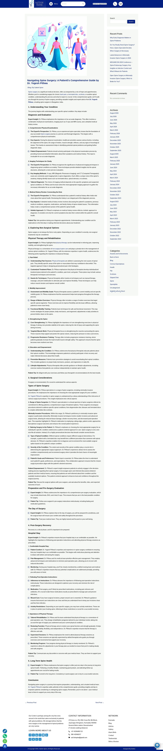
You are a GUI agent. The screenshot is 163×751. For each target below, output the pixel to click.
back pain (63, 94)
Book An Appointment (100, 4)
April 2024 (113, 174)
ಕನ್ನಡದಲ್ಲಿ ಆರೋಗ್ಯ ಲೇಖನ (117, 291)
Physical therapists (58, 261)
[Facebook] (30, 735)
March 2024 (114, 178)
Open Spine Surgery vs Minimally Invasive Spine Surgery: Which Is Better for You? (121, 78)
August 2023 (114, 201)
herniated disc (73, 94)
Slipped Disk (114, 277)
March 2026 (114, 130)
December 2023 (115, 188)
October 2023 (114, 195)
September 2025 (115, 150)
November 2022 (115, 232)
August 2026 (114, 113)
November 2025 (115, 144)
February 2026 (115, 133)
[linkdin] (46, 735)
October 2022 (114, 235)
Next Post (100, 702)
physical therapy (61, 242)
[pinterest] (30, 739)
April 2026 (113, 126)
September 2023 (115, 198)
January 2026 (114, 137)
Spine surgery (33, 92)
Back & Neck (114, 257)
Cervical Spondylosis (117, 264)
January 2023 (114, 225)
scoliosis (82, 94)
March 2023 (114, 218)
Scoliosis (113, 274)
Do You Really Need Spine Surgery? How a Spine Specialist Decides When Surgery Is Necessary (122, 48)
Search (112, 18)
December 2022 (115, 229)
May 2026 (113, 123)
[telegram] (40, 739)
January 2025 (114, 164)
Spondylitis (113, 284)
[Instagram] (40, 735)
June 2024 (113, 167)
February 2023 (115, 222)
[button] (51, 4)
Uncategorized (115, 288)
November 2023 (115, 191)
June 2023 (113, 208)
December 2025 (115, 140)
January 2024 (114, 184)
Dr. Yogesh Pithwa (34, 396)
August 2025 (114, 154)
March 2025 (114, 157)
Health (112, 267)
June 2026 (113, 120)
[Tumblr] (33, 739)
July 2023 (113, 205)
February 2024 (115, 181)
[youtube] (43, 735)
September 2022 (115, 239)
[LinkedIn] (36, 735)
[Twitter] (33, 735)
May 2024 (113, 171)
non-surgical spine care (60, 249)
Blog (29, 87)
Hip (111, 271)
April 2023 (113, 215)
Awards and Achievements (119, 254)
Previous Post (30, 702)
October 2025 (114, 147)
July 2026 (113, 116)
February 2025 (115, 161)
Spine (112, 281)
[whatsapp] (36, 739)
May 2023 (113, 212)
